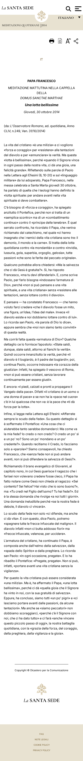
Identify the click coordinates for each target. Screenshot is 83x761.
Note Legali (41, 739)
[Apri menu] (77, 8)
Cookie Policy (42, 745)
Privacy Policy (41, 750)
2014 (44, 25)
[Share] (76, 41)
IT (41, 59)
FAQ (41, 734)
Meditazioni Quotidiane (21, 25)
